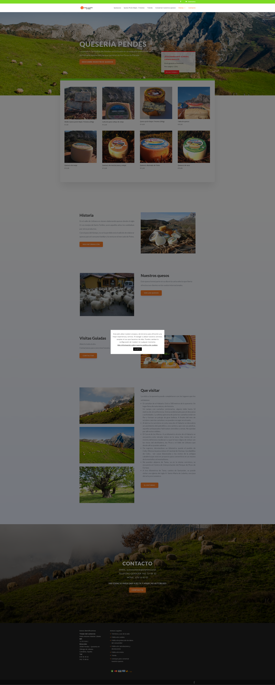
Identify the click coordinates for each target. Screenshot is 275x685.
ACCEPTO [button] (137, 349)
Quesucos (117, 8)
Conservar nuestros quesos (165, 8)
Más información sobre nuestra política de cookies (138, 345)
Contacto (192, 8)
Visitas (180, 8)
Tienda (150, 8)
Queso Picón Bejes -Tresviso (134, 8)
